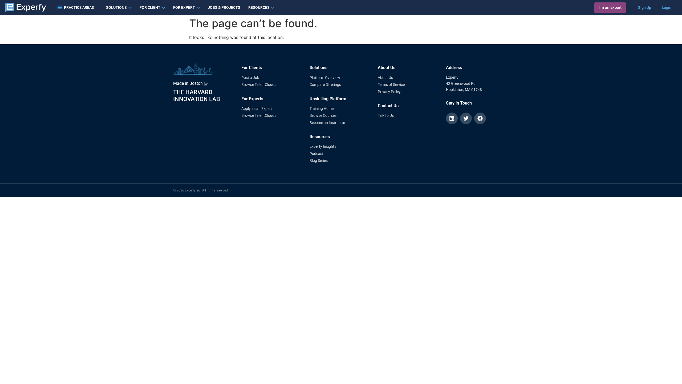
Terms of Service (391, 84)
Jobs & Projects (224, 7)
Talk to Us (386, 115)
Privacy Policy (389, 92)
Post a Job (250, 77)
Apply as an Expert (256, 108)
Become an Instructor (327, 123)
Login (666, 7)
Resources (259, 7)
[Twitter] (466, 118)
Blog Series (319, 160)
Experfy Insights (323, 146)
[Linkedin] (452, 118)
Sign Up (644, 7)
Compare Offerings (325, 84)
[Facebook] (480, 118)
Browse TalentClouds (258, 84)
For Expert (184, 7)
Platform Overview (325, 77)
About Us (385, 77)
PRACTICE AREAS (79, 7)
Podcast (316, 153)
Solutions (116, 7)
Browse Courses (323, 115)
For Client (150, 7)
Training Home (322, 108)
